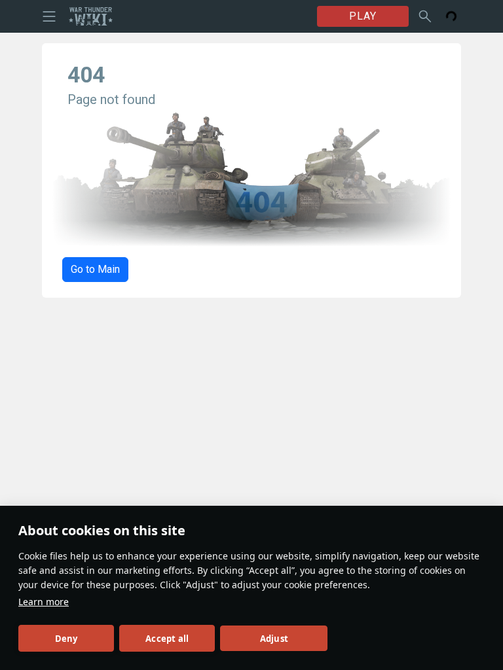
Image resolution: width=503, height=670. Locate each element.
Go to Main (95, 269)
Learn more (43, 601)
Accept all (167, 638)
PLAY (363, 16)
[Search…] (425, 16)
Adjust (274, 638)
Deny (66, 638)
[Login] (451, 16)
